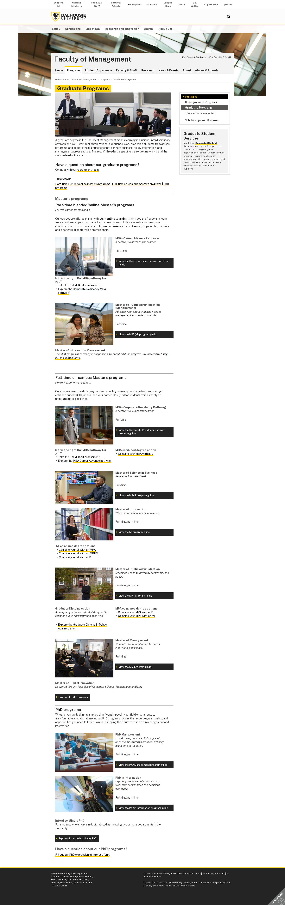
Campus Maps (167, 4)
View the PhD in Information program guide (143, 808)
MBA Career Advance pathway (92, 460)
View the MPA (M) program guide (137, 334)
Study (56, 28)
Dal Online (194, 4)
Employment (224, 882)
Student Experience (98, 70)
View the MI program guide (134, 532)
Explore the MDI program (73, 697)
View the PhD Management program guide (143, 764)
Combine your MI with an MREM (78, 553)
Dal (182, 4)
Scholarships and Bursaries (202, 120)
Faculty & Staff (96, 4)
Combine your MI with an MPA (77, 549)
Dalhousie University (68, 17)
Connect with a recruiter (201, 113)
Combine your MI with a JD (75, 557)
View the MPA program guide (135, 595)
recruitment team (88, 169)
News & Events (168, 70)
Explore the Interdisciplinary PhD (78, 838)
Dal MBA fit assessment (85, 285)
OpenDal (227, 4)
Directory (151, 4)
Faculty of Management (92, 59)
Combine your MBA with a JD (135, 453)
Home (59, 70)
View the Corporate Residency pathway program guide (142, 432)
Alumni (149, 28)
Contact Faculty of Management (160, 873)
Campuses (136, 4)
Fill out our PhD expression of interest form (82, 854)
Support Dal (58, 4)
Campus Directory (173, 882)
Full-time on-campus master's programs (137, 184)
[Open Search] (229, 17)
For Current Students (194, 57)
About (187, 70)
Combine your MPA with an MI (136, 615)
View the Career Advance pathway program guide (144, 263)
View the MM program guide (135, 666)
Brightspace (211, 4)
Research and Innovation (122, 28)
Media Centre (188, 885)
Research (148, 70)
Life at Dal (93, 28)
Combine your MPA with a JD (135, 612)
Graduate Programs (198, 107)
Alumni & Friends (206, 70)
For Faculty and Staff (213, 873)
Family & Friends (116, 4)
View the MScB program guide (136, 495)
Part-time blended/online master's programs (82, 184)
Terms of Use (172, 885)
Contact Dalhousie (152, 882)
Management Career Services (200, 882)
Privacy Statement (154, 885)
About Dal (165, 28)
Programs (73, 70)
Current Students (76, 4)
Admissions (73, 28)
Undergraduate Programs (201, 102)
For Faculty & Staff (220, 57)
